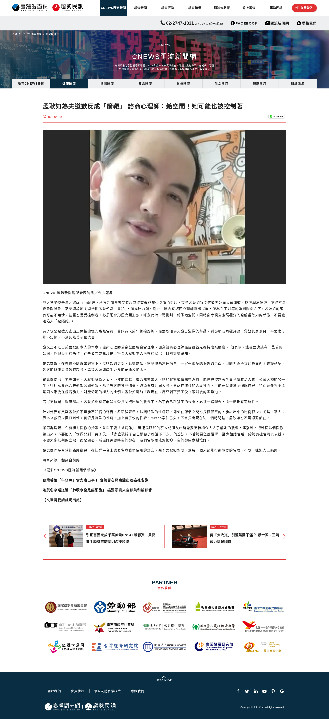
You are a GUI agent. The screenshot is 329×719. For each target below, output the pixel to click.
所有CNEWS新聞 (31, 83)
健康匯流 (69, 83)
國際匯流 (107, 83)
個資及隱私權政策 (107, 691)
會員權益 (77, 691)
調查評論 (167, 8)
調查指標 (194, 8)
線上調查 (249, 8)
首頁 (14, 34)
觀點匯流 (259, 83)
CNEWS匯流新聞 (113, 8)
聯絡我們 (137, 691)
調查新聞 (140, 8)
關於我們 (54, 691)
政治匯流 (145, 83)
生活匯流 (221, 83)
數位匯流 (183, 83)
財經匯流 (297, 83)
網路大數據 (222, 8)
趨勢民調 (276, 8)
